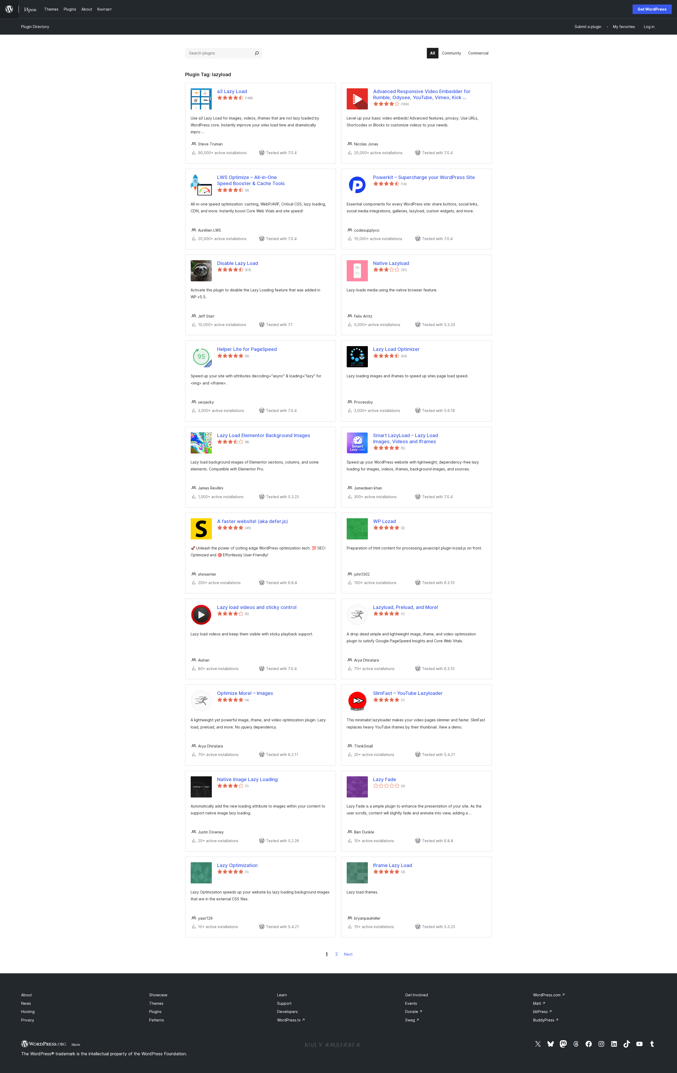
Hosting (28, 1011)
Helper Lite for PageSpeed (247, 349)
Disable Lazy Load (237, 263)
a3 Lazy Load (232, 91)
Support (284, 1003)
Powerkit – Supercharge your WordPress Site (424, 177)
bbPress (542, 1011)
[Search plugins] (256, 53)
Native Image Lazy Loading (247, 779)
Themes (156, 1003)
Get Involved (416, 995)
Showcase (158, 995)
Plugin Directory (35, 26)
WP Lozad (384, 521)
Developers (287, 1011)
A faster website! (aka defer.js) (252, 521)
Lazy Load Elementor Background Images (263, 435)
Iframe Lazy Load (392, 865)
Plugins (155, 1011)
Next (348, 954)
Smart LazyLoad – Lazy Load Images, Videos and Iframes (405, 438)
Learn (282, 995)
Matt (539, 1003)
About (26, 995)
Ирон (76, 1044)
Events (411, 1003)
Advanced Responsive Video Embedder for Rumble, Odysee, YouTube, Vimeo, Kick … (421, 94)
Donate (414, 1011)
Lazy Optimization (237, 865)
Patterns (156, 1020)
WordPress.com (549, 995)
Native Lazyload (391, 263)
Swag (412, 1020)
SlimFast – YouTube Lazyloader (408, 693)
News (26, 1003)
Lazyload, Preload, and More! (405, 607)
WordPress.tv (291, 1020)
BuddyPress (546, 1020)
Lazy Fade (384, 779)
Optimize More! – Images (245, 693)
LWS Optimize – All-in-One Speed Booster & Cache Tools (251, 180)
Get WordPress (652, 9)
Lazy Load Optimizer (396, 349)
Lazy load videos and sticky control (256, 607)
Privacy (27, 1020)
